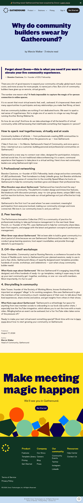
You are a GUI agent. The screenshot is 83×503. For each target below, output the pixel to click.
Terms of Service (9, 477)
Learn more (65, 3)
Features (25, 453)
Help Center (72, 453)
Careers (40, 457)
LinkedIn (55, 469)
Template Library (29, 457)
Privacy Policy (7, 481)
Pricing (24, 460)
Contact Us (72, 457)
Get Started (27, 464)
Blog (39, 460)
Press (39, 464)
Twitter (55, 462)
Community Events (57, 457)
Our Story (41, 453)
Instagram (56, 465)
